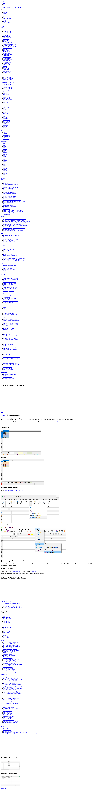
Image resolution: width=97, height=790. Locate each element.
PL (21, 7)
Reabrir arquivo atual (8, 354)
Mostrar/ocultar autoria (8, 284)
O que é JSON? (7, 730)
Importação (3, 310)
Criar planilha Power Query (9, 374)
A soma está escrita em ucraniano (10, 605)
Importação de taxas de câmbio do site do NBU (14, 706)
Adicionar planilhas (7, 295)
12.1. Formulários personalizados (10, 661)
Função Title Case (7, 717)
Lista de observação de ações (9, 338)
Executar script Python (8, 369)
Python (2, 360)
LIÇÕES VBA (4, 640)
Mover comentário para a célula (10, 280)
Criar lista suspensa (7, 254)
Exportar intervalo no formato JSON (11, 322)
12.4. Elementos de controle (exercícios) (12, 665)
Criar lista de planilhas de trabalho (11, 299)
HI (9, 7)
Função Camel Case (7, 711)
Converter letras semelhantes (9, 206)
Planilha (2, 293)
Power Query (4, 372)
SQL (4, 17)
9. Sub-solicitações (7, 687)
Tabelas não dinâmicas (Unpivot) (10, 708)
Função (9, 709)
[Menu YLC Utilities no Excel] (10, 785)
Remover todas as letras (8, 189)
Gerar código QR (7, 289)
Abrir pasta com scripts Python (10, 363)
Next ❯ (7, 600)
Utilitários (3, 178)
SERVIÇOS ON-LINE (6, 601)
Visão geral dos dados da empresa (11, 339)
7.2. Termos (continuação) (9, 652)
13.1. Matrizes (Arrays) (8, 667)
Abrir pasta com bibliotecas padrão (11, 364)
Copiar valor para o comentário (10, 276)
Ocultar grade (6, 345)
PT (14, 7)
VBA (4, 15)
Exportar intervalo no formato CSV (11, 319)
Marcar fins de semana (8, 240)
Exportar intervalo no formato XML (11, 320)
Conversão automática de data (10, 236)
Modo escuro (6, 348)
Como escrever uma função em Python (12, 723)
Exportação (3, 317)
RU (4, 3)
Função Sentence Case (8, 716)
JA (5, 7)
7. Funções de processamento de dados (12, 684)
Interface (2, 342)
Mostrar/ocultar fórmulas (8, 270)
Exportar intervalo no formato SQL (11, 323)
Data (2, 233)
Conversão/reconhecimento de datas (11, 235)
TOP (2, 380)
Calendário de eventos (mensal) (10, 337)
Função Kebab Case (7, 713)
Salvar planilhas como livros (9, 298)
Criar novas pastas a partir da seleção (11, 357)
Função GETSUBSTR (8, 720)
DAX (4, 16)
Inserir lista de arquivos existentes (10, 358)
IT (17, 7)
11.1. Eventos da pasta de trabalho (11, 659)
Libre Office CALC (7, 18)
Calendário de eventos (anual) (10, 335)
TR (24, 7)
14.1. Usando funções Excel (9, 670)
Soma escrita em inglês (8, 707)
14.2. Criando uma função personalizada (12, 672)
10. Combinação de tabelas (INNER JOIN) (13, 688)
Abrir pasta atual (7, 355)
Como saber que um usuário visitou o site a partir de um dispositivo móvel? (20, 733)
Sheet (3, 415)
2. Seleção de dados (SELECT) (10, 678)
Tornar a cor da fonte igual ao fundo (11, 259)
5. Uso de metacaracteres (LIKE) (10, 682)
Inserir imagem (6, 285)
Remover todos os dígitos (9, 191)
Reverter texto (6, 209)
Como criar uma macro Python (10, 722)
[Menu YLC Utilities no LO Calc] (10, 770)
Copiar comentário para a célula (10, 279)
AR (10, 7)
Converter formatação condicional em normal (13, 260)
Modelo (2, 332)
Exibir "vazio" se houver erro (10, 268)
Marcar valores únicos (8, 248)
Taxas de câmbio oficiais (8, 313)
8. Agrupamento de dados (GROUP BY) (12, 686)
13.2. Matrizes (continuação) (9, 668)
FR (16, 7)
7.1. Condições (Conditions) (9, 651)
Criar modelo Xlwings (8, 329)
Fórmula (2, 263)
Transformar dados (7, 377)
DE (7, 7)
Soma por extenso (5, 74)
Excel (4, 13)
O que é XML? (6, 728)
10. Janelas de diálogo (8, 658)
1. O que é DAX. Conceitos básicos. (11, 698)
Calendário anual (7, 334)
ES (4, 7)
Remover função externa (8, 378)
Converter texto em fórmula (9, 267)
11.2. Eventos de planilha (9, 660)
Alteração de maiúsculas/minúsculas (9, 91)
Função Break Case (7, 714)
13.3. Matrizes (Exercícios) (9, 669)
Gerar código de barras (8, 291)
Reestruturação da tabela (8, 253)
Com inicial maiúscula (8, 186)
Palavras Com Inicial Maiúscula (10, 184)
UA (4, 1)
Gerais (2, 27)
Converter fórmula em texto (9, 265)
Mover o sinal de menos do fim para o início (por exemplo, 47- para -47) (19, 226)
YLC (4, 308)
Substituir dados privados (9, 212)
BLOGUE (3, 726)
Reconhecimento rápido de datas (10, 238)
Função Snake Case (7, 712)
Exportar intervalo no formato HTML (11, 324)
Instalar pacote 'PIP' (7, 367)
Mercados (3, 104)
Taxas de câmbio (4, 141)
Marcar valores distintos (8, 249)
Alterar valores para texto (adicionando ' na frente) (14, 222)
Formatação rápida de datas (9, 241)
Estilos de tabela (4, 304)
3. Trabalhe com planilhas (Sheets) (11, 645)
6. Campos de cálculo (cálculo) (10, 683)
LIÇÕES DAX (4, 696)
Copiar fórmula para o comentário (11, 278)
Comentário (3, 274)
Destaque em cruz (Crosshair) (10, 349)
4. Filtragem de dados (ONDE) (10, 680)
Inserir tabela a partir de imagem (10, 314)
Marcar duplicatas (7, 250)
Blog (4, 20)
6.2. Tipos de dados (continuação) (11, 650)
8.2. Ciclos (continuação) (9, 655)
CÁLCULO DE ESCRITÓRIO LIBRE (10, 703)
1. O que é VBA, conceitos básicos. (11, 642)
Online (4, 21)
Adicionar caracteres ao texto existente (12, 200)
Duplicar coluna (7, 375)
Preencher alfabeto (7, 207)
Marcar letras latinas (7, 203)
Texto (2, 179)
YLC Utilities (6, 22)
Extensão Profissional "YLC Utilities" (11, 721)
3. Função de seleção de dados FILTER (12, 701)
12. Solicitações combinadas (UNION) (12, 691)
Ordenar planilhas (7, 297)
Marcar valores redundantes (9, 251)
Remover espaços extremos (9, 193)
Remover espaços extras (8, 195)
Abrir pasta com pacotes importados (11, 365)
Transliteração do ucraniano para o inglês (12, 607)
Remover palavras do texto (9, 202)
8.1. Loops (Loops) (7, 654)
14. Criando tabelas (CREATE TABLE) (12, 693)
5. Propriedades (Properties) (9, 647)
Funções (2, 26)
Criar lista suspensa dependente (10, 255)
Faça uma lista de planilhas (63, 421)
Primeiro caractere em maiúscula (10, 187)
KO (19, 7)
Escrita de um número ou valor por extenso (13, 230)
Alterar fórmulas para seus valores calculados (13, 220)
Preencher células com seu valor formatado (13, 224)
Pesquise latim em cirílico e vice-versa (11, 606)
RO (23, 7)
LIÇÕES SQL (4, 674)
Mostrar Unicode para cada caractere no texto (13, 211)
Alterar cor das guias (8, 302)
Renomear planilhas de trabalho (10, 301)
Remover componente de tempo (10, 239)
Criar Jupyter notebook (8, 327)
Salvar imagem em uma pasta (9, 288)
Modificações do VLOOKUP (7, 82)
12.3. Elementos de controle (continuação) (12, 664)
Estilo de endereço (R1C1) (9, 344)
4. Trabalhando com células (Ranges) (11, 646)
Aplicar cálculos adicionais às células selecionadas (14, 219)
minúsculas (5, 183)
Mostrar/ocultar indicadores (9, 283)
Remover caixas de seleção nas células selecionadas (14, 258)
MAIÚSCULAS (7, 182)
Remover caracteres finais (9, 197)
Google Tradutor (7, 214)
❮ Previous (3, 600)
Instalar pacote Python (8, 368)
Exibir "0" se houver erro (9, 269)
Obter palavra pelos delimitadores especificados (14, 201)
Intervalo (3, 245)
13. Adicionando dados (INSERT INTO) (12, 692)
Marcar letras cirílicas (8, 205)
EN (4, 4)
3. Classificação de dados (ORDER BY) (12, 679)
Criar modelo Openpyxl (8, 328)
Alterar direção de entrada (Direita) (11, 347)
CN (12, 7)
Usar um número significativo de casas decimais (14, 228)
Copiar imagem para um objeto (10, 287)
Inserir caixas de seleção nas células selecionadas (14, 257)
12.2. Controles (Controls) (9, 663)
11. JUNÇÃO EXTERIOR (9, 689)
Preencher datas (6, 243)
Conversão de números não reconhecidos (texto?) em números (17, 221)
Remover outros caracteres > (9, 192)
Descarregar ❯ (4, 788)
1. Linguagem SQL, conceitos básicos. (12, 677)
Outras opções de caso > (8, 188)
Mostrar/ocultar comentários (9, 282)
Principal (5, 12)
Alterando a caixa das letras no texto (11, 603)
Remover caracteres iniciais (9, 196)
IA (1, 130)
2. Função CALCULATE (9, 699)
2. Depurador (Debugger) (9, 643)
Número (2, 216)
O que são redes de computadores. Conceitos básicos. (15, 732)
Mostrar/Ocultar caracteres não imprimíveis (13, 210)
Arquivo (2, 352)
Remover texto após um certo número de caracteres (14, 198)
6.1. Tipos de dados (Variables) (10, 649)
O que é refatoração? (8, 731)
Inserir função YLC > (8, 272)
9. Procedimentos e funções (9, 656)
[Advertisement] (11, 399)
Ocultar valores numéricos (9, 229)
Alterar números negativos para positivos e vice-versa (15, 225)
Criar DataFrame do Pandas (9, 325)
